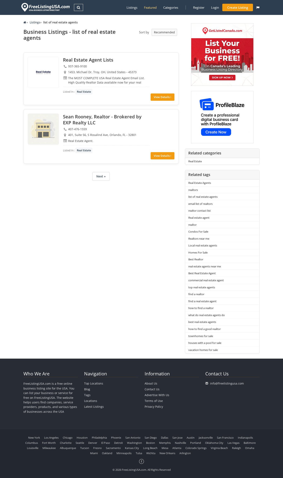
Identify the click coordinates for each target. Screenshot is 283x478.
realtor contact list (199, 210)
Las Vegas (233, 443)
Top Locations (93, 383)
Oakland (107, 453)
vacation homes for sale (203, 350)
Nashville (180, 443)
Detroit (118, 443)
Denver (92, 443)
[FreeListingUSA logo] (45, 7)
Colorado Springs (196, 448)
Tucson (84, 448)
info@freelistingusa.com (227, 383)
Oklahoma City (214, 443)
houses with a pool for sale (204, 343)
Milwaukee (49, 448)
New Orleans (167, 453)
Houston (82, 437)
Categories (170, 7)
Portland (195, 443)
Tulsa (139, 453)
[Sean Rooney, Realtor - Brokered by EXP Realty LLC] (43, 129)
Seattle (80, 443)
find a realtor (196, 294)
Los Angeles (51, 437)
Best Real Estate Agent (202, 273)
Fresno (97, 448)
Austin (191, 437)
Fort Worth (49, 443)
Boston (150, 443)
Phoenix (116, 437)
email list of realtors (200, 204)
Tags (87, 395)
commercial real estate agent (206, 280)
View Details (162, 97)
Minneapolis (124, 453)
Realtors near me (198, 238)
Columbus (31, 443)
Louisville (32, 448)
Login (215, 7)
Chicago (68, 437)
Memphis (165, 443)
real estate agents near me (204, 266)
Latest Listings (94, 407)
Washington (134, 443)
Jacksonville (206, 437)
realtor (192, 225)
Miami (94, 453)
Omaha (249, 448)
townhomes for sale (200, 336)
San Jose (177, 437)
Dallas (164, 437)
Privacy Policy (154, 407)
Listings (132, 7)
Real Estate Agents (199, 183)
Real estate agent (198, 218)
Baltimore (250, 443)
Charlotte (65, 443)
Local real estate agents (202, 245)
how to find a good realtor (204, 329)
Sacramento (113, 448)
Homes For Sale (198, 252)
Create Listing (237, 7)
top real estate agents (201, 287)
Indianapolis (245, 437)
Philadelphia (99, 437)
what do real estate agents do (206, 315)
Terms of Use (154, 401)
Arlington (185, 453)
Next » (101, 176)
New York (34, 437)
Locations (90, 401)
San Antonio (132, 437)
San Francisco (225, 437)
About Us (151, 383)
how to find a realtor (201, 308)
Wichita (150, 453)
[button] (258, 7)
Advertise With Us (157, 395)
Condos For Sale (198, 231)
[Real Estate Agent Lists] (43, 72)
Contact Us (152, 389)
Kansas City (132, 448)
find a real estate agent (202, 301)
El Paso (105, 443)
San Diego (151, 437)
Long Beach (150, 448)
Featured (150, 7)
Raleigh (236, 448)
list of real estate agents (203, 197)
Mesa (165, 448)
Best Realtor (195, 259)
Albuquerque (68, 448)
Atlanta (176, 448)
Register (198, 7)
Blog (87, 389)
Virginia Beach (219, 448)
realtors (193, 190)
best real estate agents (202, 322)
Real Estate (84, 91)
